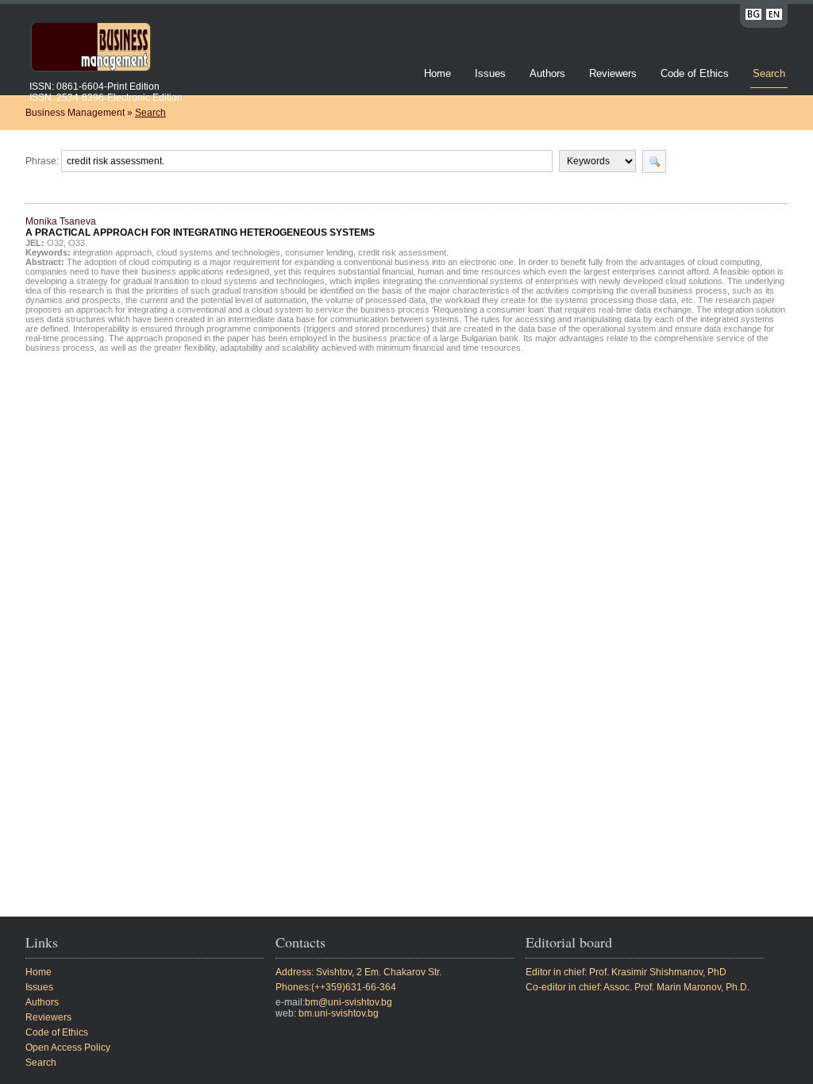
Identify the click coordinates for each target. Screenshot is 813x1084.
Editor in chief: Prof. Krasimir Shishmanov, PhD (626, 972)
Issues (490, 73)
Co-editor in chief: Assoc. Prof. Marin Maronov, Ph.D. (637, 987)
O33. (77, 243)
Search (769, 73)
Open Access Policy (67, 1047)
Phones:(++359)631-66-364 (335, 987)
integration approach (112, 252)
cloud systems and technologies (218, 252)
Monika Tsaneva (200, 227)
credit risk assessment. (403, 252)
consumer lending (319, 252)
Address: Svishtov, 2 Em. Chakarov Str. (358, 972)
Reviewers (614, 73)
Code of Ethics (695, 73)
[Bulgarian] (753, 17)
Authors (547, 73)
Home (437, 73)
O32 (55, 243)
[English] (774, 17)
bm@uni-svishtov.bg (348, 1002)
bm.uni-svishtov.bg (339, 1013)
